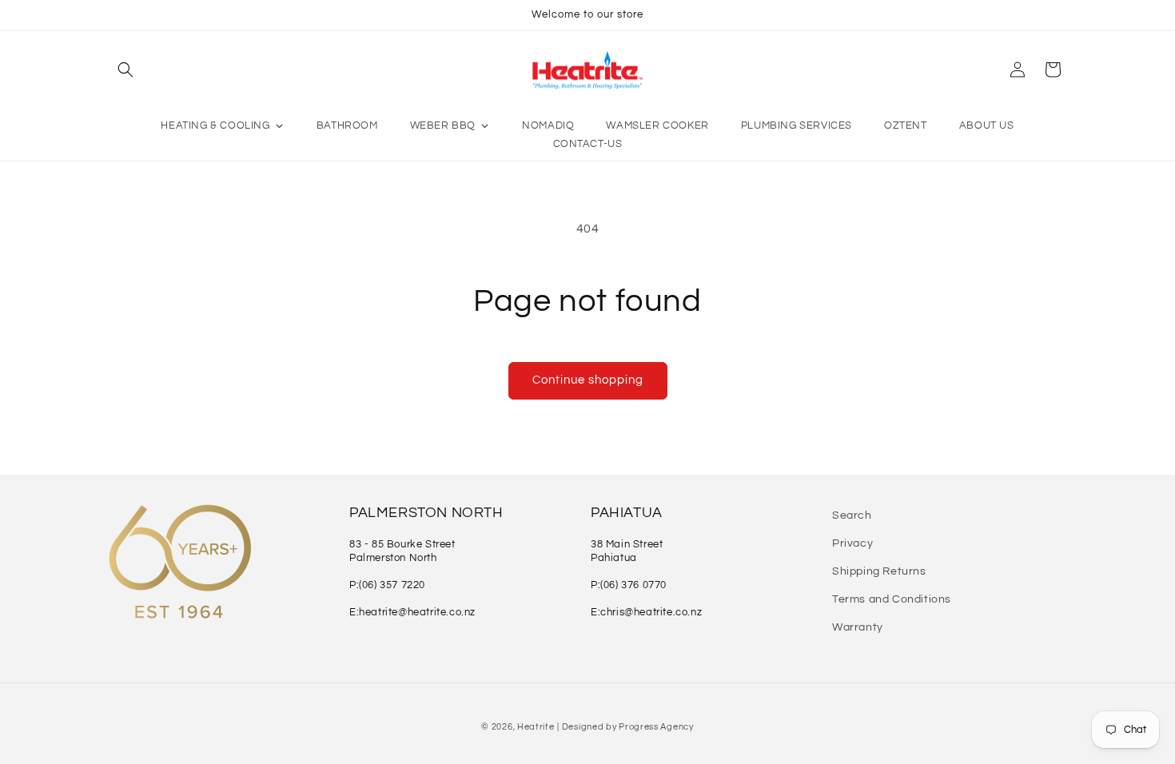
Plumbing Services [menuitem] (796, 125)
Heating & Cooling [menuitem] (215, 125)
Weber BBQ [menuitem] (443, 125)
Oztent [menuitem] (905, 125)
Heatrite (536, 726)
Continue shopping (587, 380)
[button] (125, 69)
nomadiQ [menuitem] (548, 125)
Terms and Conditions (891, 599)
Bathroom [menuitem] (347, 125)
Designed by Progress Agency (628, 726)
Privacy (852, 543)
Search (852, 515)
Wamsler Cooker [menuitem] (657, 125)
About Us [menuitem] (986, 125)
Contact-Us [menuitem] (588, 143)
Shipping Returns (879, 571)
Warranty (857, 627)
